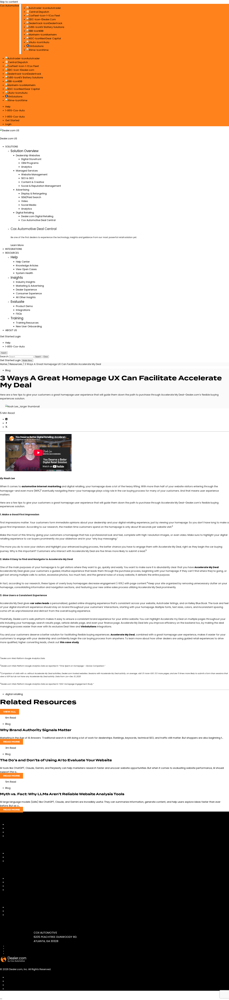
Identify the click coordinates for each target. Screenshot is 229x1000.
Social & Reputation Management (41, 186)
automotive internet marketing (41, 486)
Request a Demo (15, 915)
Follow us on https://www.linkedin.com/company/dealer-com (42, 981)
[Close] (1, 998)
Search (38, 357)
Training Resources (27, 322)
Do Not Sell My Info (12, 951)
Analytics (26, 166)
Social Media (28, 205)
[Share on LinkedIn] (6, 419)
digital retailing (14, 694)
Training (17, 318)
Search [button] (3, 353)
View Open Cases (26, 269)
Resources (16, 364)
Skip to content (9, 1)
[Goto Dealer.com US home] (13, 961)
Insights (17, 277)
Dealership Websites (28, 155)
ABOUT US (11, 330)
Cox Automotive (9, 5)
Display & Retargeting (34, 193)
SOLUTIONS (11, 146)
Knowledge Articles (27, 265)
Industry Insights (25, 282)
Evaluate (17, 301)
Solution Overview (25, 151)
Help (7, 106)
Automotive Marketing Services (23, 832)
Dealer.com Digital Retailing (37, 216)
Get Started (12, 120)
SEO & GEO (27, 178)
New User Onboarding (29, 326)
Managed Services (27, 170)
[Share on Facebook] (6, 423)
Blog (7, 370)
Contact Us (12, 907)
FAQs (19, 313)
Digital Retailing (25, 212)
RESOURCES (12, 252)
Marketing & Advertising (30, 285)
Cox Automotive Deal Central (38, 220)
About (8, 857)
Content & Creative (32, 182)
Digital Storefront (31, 159)
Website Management (34, 174)
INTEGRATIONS (13, 249)
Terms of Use (10, 946)
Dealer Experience (26, 289)
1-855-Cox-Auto (15, 110)
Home (3, 364)
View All (9, 711)
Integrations (23, 310)
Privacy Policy (10, 948)
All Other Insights (26, 297)
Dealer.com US (8, 138)
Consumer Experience (29, 293)
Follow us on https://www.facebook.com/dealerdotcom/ (39, 977)
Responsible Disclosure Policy (17, 953)
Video (24, 201)
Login (8, 124)
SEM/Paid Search (31, 197)
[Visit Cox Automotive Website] (15, 995)
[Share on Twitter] (6, 427)
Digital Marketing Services (20, 828)
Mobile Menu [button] (27, 361)
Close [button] (45, 357)
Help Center (23, 261)
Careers (10, 861)
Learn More (17, 245)
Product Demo (24, 306)
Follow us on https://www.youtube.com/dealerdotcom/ (38, 985)
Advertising (22, 189)
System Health (24, 273)
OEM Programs (30, 163)
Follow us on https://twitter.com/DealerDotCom (33, 988)
